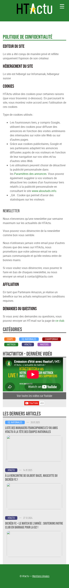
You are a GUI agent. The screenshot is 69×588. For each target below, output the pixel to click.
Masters (44, 344)
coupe (10, 339)
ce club (59, 321)
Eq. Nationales (29, 339)
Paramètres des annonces (30, 174)
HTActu (27, 344)
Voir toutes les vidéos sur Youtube (34, 395)
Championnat (51, 339)
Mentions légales (40, 576)
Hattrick (11, 344)
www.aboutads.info (44, 191)
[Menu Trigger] (62, 6)
